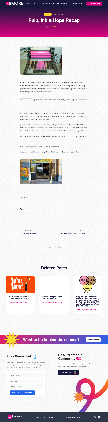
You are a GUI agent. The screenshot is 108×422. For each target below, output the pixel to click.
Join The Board (93, 340)
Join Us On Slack (67, 372)
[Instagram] (95, 417)
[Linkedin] (99, 417)
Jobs (57, 3)
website (62, 152)
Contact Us (38, 417)
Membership (65, 3)
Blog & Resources (47, 3)
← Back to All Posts (54, 247)
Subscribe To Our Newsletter (22, 392)
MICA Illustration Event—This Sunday (73, 234)
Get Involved (76, 3)
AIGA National (49, 417)
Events (35, 3)
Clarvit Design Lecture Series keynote (52, 297)
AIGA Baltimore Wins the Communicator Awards (20, 297)
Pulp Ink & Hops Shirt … (30, 234)
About (28, 3)
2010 (23, 213)
